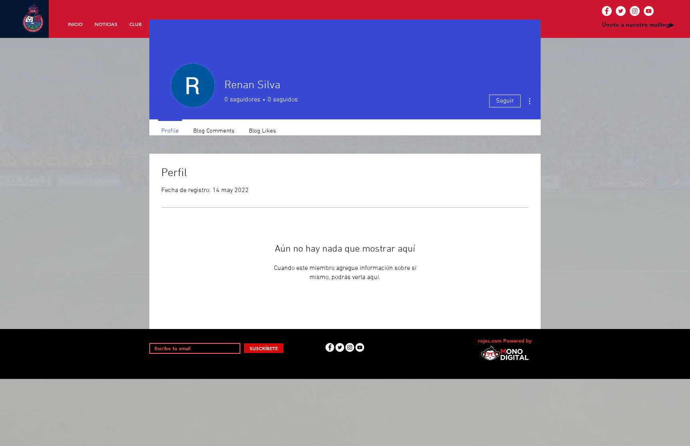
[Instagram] (635, 11)
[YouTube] (649, 11)
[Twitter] (621, 11)
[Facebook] (607, 11)
